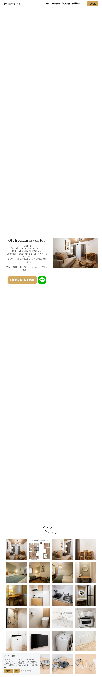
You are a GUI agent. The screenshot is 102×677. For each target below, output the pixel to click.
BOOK (93, 3)
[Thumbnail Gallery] (16, 549)
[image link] (22, 280)
